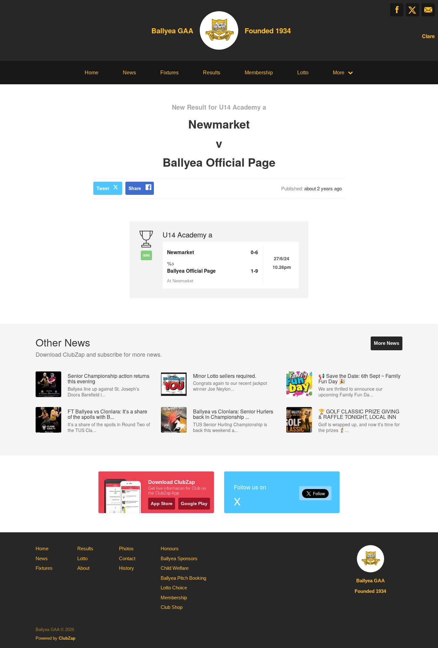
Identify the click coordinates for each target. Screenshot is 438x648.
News (129, 72)
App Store (162, 503)
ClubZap (67, 638)
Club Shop (171, 607)
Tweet (103, 188)
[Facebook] (396, 9)
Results (211, 72)
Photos (126, 548)
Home (91, 72)
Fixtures (169, 72)
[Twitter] (412, 9)
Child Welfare (175, 568)
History (126, 568)
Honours (170, 548)
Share (135, 188)
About (83, 568)
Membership (259, 72)
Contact (127, 558)
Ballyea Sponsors (179, 558)
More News (386, 343)
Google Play (194, 503)
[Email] (428, 9)
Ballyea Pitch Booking (183, 578)
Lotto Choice (174, 587)
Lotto (302, 72)
